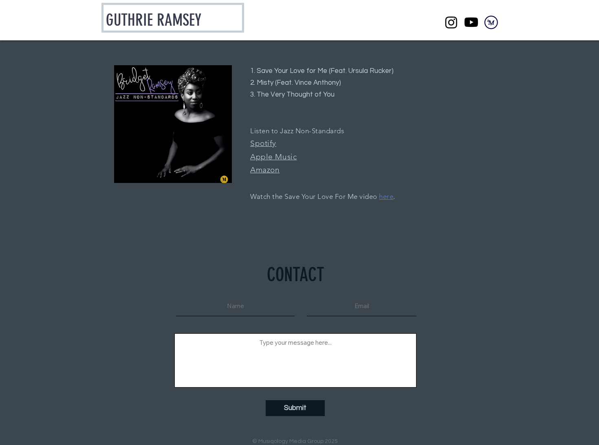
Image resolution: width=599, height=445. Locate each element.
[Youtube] (471, 22)
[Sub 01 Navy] (491, 22)
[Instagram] (451, 22)
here (386, 196)
